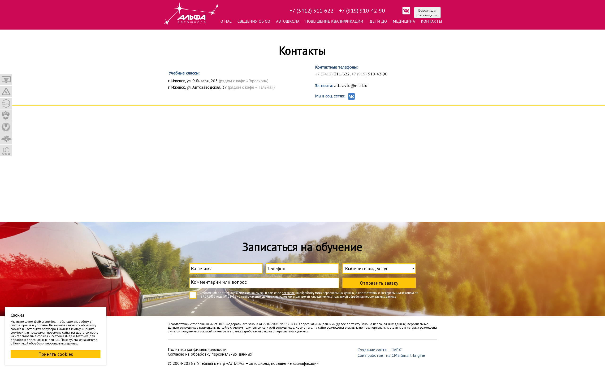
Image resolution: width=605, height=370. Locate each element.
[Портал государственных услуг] (6, 103)
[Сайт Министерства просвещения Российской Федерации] (6, 115)
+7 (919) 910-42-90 (362, 10)
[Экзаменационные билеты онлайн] (6, 91)
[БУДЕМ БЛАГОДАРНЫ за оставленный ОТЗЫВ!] (6, 150)
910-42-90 (369, 74)
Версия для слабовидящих (427, 12)
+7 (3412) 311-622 (311, 10)
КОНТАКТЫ (431, 21)
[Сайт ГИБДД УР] (6, 138)
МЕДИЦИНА (404, 21)
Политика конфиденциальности (197, 349)
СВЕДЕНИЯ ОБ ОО (254, 21)
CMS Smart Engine (408, 355)
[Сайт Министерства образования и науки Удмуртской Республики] (6, 127)
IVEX (397, 350)
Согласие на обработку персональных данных (210, 354)
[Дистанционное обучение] (6, 79)
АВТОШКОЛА (287, 21)
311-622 (332, 74)
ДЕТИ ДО (378, 21)
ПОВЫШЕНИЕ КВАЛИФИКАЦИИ (334, 21)
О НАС (226, 21)
